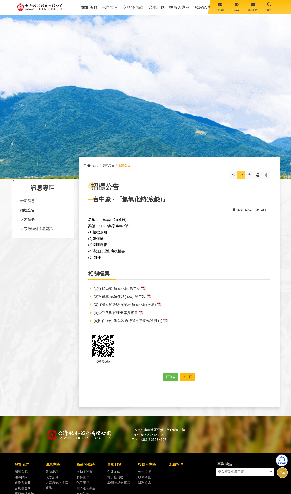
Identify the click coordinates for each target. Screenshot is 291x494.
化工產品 (83, 482)
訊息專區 (110, 7)
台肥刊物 (157, 7)
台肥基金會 (23, 488)
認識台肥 (21, 471)
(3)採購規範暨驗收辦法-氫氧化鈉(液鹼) (125, 305)
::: (13, 180)
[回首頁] (40, 7)
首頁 (95, 165)
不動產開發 (84, 471)
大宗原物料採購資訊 (36, 229)
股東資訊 (144, 477)
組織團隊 (21, 477)
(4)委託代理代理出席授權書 (116, 313)
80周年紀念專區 (118, 482)
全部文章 (113, 471)
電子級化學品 (86, 488)
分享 (266, 175)
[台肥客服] (282, 460)
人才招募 (27, 219)
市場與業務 (23, 482)
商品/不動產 (133, 7)
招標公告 (27, 210)
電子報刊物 (115, 477)
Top (282, 472)
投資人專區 (179, 7)
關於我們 (89, 7)
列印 (258, 175)
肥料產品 (82, 477)
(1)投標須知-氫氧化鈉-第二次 (117, 289)
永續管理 (202, 7)
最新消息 (27, 201)
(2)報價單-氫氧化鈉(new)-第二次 (120, 297)
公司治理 (144, 471)
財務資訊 (144, 482)
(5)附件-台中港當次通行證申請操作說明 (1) (128, 321)
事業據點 (224, 464)
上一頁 (187, 377)
